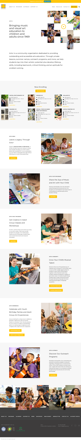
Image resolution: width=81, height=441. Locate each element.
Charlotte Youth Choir (55, 285)
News (32, 416)
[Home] (3, 7)
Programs (11, 416)
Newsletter (56, 416)
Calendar (18, 416)
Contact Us (65, 416)
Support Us (26, 416)
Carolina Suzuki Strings (56, 290)
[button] (12, 7)
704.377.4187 (62, 424)
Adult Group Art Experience (16, 334)
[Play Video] (60, 23)
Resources (39, 416)
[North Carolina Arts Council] (11, 429)
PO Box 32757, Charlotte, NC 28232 (48, 426)
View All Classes (40, 90)
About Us (4, 416)
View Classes (47, 1)
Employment (47, 416)
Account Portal (75, 416)
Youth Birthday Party (15, 330)
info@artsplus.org (65, 426)
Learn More (12, 105)
